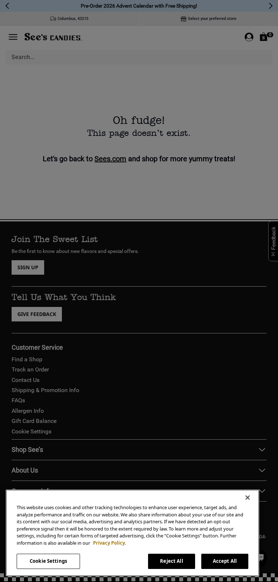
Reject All (171, 561)
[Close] (248, 498)
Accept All (225, 561)
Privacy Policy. (109, 543)
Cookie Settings (48, 561)
